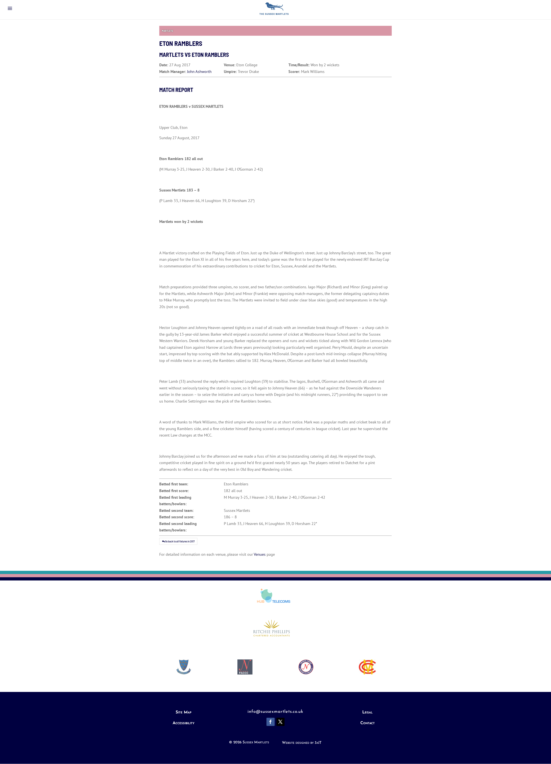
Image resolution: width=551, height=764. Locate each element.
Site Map (183, 712)
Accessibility (183, 723)
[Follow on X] (280, 722)
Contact (367, 723)
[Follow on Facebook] (270, 722)
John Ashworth (199, 71)
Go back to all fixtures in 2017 (180, 541)
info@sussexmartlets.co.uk (275, 712)
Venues (260, 554)
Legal (367, 712)
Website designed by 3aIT (302, 743)
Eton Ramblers (210, 54)
